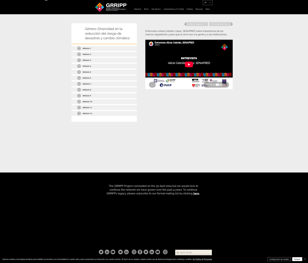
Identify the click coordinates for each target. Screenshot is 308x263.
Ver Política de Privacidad (202, 259)
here (196, 193)
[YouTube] (113, 252)
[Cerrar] (305, 259)
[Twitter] (101, 252)
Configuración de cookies (279, 259)
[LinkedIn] (107, 252)
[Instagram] (134, 252)
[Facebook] (140, 252)
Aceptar (297, 259)
